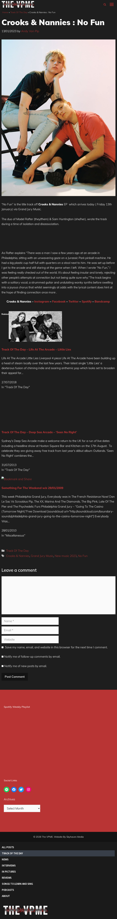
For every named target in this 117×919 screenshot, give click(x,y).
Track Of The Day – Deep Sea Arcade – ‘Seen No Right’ (39, 432)
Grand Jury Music (42, 556)
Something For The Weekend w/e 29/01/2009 (32, 488)
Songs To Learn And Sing (17, 883)
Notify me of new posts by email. (25, 666)
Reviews (7, 877)
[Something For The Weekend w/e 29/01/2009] (17, 479)
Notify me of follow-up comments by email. (32, 656)
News (5, 859)
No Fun (83, 556)
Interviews (9, 865)
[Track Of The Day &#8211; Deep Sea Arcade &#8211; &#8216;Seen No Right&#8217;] (28, 423)
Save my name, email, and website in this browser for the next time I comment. (56, 647)
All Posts (8, 847)
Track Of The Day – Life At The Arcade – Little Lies (36, 349)
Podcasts (8, 890)
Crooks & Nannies (17, 556)
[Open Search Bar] (105, 4)
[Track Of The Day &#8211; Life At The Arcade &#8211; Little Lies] (35, 340)
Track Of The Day (18, 12)
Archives (9, 799)
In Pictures (9, 871)
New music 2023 (66, 556)
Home (5, 12)
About (6, 896)
